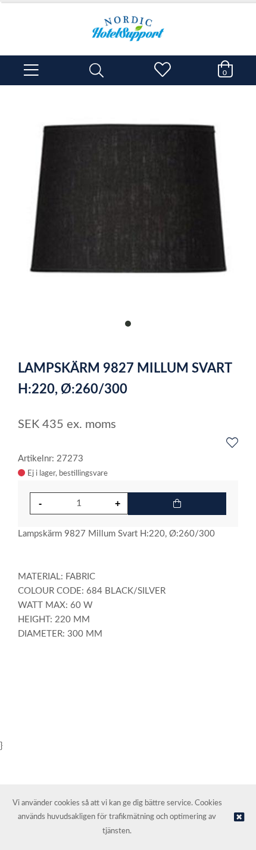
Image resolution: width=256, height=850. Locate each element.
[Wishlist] (232, 443)
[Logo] (128, 23)
